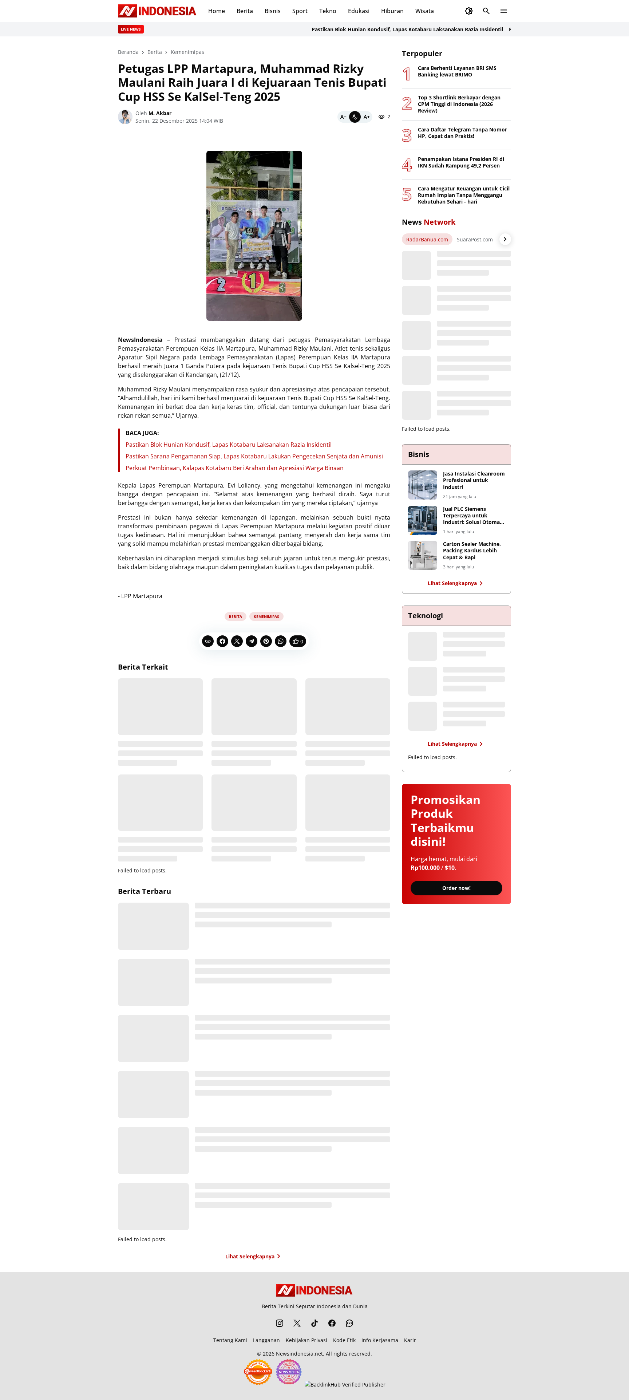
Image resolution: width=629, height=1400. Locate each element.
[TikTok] (314, 1323)
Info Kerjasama (379, 1340)
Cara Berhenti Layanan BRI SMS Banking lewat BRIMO (457, 71)
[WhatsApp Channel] (349, 1323)
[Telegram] (251, 641)
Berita (245, 11)
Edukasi (358, 11)
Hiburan (392, 11)
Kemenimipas (266, 616)
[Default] (355, 117)
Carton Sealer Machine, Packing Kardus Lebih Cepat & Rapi (472, 550)
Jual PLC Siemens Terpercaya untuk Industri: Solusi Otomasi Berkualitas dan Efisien (473, 516)
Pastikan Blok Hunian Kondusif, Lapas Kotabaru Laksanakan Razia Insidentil (390, 29)
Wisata (424, 11)
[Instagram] (279, 1323)
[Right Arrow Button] (505, 239)
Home (216, 11)
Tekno (327, 11)
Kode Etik (344, 1340)
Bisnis (273, 11)
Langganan (266, 1340)
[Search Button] (486, 11)
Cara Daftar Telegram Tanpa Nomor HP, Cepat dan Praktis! (462, 132)
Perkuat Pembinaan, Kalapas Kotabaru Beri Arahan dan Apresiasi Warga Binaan (235, 468)
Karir (410, 1340)
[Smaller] (343, 117)
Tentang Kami (230, 1340)
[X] (237, 641)
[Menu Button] (504, 11)
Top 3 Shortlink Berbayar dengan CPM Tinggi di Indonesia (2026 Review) (459, 104)
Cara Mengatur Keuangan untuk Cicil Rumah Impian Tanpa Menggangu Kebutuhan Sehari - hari (464, 195)
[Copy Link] (208, 641)
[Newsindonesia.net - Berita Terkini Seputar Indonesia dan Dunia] (157, 10)
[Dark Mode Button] (469, 11)
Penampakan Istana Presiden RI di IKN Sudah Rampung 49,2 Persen (461, 162)
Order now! (456, 887)
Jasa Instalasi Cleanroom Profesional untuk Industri (474, 480)
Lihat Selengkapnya (249, 1256)
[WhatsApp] (280, 641)
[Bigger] (366, 117)
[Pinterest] (266, 641)
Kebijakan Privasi (306, 1340)
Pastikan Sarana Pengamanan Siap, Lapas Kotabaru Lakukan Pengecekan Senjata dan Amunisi (254, 456)
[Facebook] (222, 641)
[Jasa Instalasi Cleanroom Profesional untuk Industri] (422, 485)
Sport (300, 11)
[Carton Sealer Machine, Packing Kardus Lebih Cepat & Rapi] (422, 555)
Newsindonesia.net (299, 1353)
